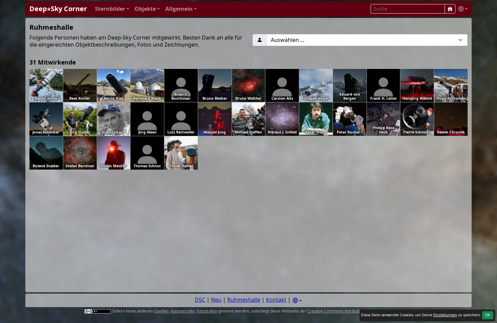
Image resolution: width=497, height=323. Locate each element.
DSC (200, 299)
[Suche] (450, 9)
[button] (112, 9)
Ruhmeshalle (243, 299)
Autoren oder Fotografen (193, 311)
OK (487, 315)
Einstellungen (445, 315)
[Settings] (297, 300)
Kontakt (276, 299)
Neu (216, 299)
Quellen (161, 311)
